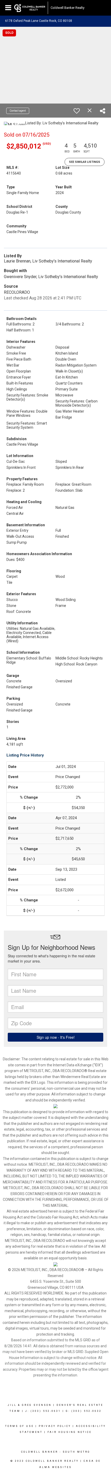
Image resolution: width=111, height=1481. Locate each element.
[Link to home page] (29, 8)
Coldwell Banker (39, 1452)
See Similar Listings (84, 162)
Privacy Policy (55, 1426)
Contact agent (18, 110)
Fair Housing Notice (69, 1432)
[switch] (76, 111)
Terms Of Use (19, 1426)
